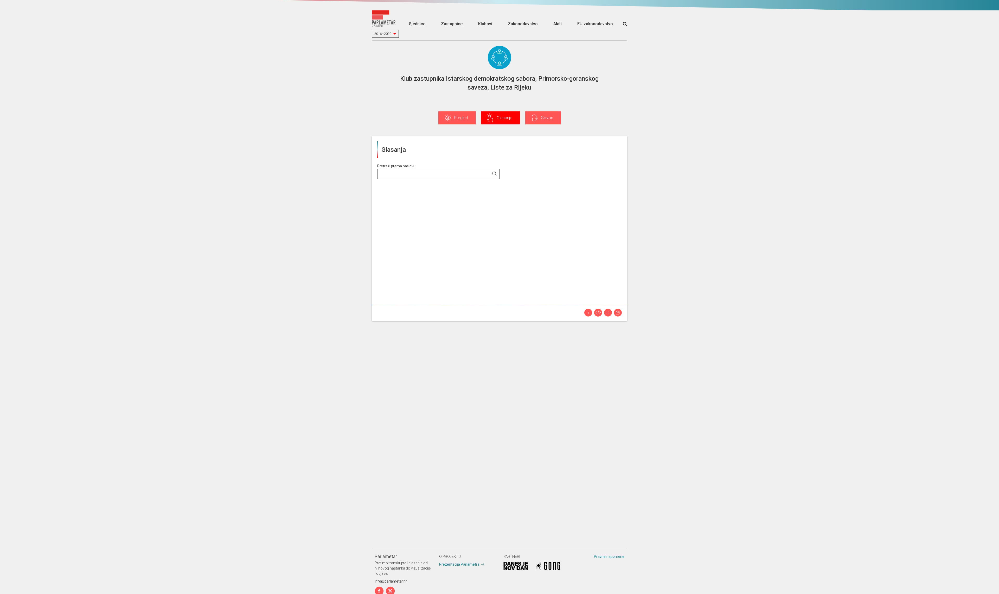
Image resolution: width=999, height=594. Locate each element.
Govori (547, 117)
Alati (557, 23)
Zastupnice (452, 23)
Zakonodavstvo (523, 23)
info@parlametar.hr (391, 581)
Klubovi (485, 23)
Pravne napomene (609, 556)
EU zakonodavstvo (595, 23)
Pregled (461, 117)
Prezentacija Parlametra (459, 564)
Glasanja (504, 117)
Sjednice (417, 23)
